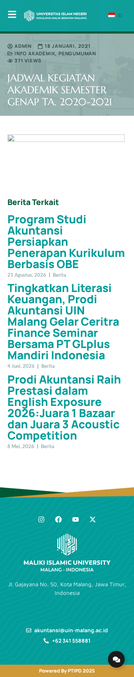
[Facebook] (58, 519)
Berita (59, 275)
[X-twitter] (92, 519)
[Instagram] (41, 519)
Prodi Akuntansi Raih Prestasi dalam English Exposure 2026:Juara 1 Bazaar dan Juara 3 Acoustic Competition (64, 407)
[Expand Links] (116, 659)
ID (119, 15)
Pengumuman (77, 53)
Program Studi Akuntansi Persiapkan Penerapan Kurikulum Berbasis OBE (66, 241)
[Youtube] (75, 519)
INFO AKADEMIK (35, 53)
